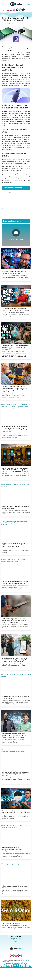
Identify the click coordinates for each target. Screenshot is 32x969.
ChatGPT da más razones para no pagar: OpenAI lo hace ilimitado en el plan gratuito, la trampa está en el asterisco (15, 469)
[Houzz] (23, 9)
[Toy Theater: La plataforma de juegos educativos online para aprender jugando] (16, 296)
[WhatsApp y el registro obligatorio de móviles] (16, 874)
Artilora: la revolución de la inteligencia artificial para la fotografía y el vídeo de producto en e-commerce (15, 544)
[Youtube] (8, 9)
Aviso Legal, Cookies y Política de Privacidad (16, 963)
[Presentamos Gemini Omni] (16, 911)
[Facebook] (11, 9)
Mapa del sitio (16, 939)
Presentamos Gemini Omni (11, 923)
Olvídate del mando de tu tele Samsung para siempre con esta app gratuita (15, 582)
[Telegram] (20, 9)
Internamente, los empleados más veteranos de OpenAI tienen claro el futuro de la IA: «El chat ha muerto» (14, 735)
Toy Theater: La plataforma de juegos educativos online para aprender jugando (15, 309)
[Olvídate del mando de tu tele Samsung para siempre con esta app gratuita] (16, 569)
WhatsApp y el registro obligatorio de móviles (14, 887)
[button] (3, 4)
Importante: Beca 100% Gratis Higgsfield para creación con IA (15, 507)
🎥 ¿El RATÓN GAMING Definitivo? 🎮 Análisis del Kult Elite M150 (14, 272)
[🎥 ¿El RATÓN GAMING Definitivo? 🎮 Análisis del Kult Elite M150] (16, 259)
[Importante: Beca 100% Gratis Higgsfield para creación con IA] (16, 494)
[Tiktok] (17, 9)
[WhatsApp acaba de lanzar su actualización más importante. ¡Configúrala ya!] (16, 835)
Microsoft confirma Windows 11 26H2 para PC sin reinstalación (16, 697)
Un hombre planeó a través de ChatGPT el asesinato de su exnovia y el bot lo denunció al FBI (16, 347)
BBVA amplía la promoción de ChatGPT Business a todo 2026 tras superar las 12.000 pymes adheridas (15, 620)
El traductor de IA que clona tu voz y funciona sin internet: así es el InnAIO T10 (16, 811)
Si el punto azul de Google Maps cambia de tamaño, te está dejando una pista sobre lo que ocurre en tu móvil (15, 659)
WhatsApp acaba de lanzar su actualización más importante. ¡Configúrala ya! (12, 849)
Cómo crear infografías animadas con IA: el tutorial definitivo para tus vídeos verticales (15, 773)
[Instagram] (14, 9)
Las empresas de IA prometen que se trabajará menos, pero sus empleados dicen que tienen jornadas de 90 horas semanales (14, 389)
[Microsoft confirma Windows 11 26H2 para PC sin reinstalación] (16, 684)
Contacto (16, 941)
